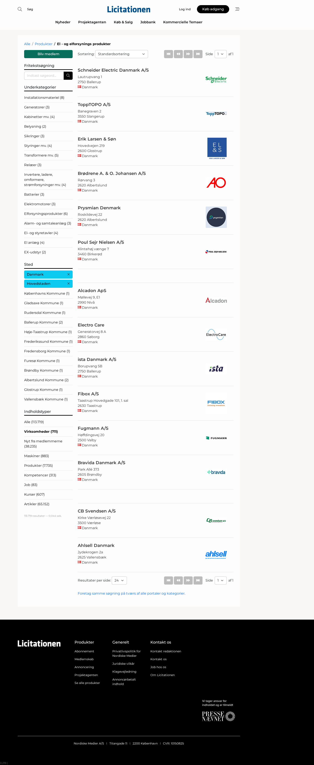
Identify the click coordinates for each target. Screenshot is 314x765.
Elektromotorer (40, 204)
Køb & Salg (123, 22)
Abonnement (84, 651)
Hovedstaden (38, 284)
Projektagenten (92, 22)
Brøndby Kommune (43, 370)
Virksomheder (41, 432)
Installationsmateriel (44, 98)
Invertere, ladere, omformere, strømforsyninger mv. (45, 180)
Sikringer (34, 136)
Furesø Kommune (42, 361)
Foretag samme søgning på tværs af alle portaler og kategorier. (131, 593)
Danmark (35, 274)
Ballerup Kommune (43, 322)
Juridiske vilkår (123, 664)
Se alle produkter (87, 683)
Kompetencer (40, 475)
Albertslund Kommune (46, 380)
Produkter (43, 44)
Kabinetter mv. (39, 117)
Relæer (32, 165)
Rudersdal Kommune (44, 313)
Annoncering (84, 667)
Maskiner (36, 456)
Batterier (34, 194)
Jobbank (148, 22)
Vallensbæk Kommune (46, 399)
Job (30, 485)
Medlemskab (84, 659)
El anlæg (34, 243)
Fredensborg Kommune (47, 351)
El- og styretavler (41, 233)
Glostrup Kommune (43, 390)
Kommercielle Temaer (182, 22)
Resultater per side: (95, 580)
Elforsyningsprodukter (46, 214)
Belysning (35, 126)
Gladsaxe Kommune (43, 303)
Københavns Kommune (46, 293)
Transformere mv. (41, 155)
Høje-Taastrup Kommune (48, 332)
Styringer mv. (38, 146)
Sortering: (86, 54)
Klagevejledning (124, 671)
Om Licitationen (162, 675)
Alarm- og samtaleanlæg (47, 223)
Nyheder (62, 22)
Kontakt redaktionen (165, 651)
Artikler (36, 504)
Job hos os (158, 667)
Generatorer (37, 107)
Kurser (34, 494)
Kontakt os (158, 659)
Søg (30, 9)
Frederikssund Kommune (48, 342)
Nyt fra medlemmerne (43, 443)
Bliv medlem (48, 54)
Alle (27, 44)
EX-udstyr (35, 252)
